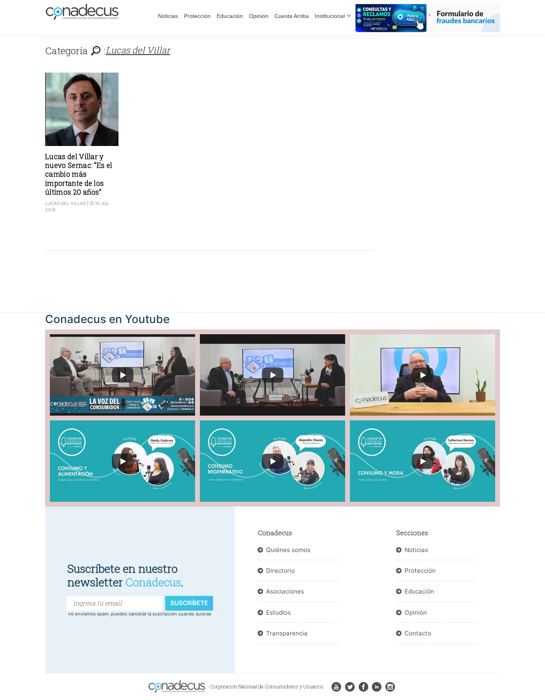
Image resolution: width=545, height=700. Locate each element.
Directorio (280, 570)
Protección (197, 16)
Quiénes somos (288, 550)
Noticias (168, 16)
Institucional (330, 16)
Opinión (259, 16)
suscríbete (189, 603)
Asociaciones (285, 591)
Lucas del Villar (65, 203)
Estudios (278, 612)
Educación (230, 16)
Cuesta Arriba (291, 16)
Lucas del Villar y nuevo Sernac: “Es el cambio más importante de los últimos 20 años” (78, 174)
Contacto (418, 633)
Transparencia (287, 633)
